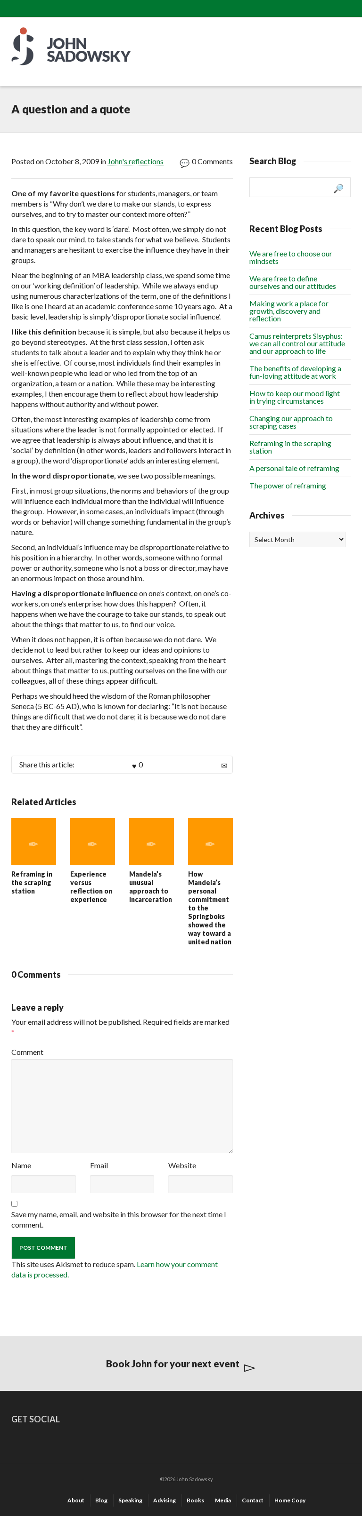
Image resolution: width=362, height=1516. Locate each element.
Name (21, 1165)
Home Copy (289, 1500)
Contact (252, 1500)
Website (182, 1165)
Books (195, 1500)
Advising (164, 1500)
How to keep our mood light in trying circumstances (294, 397)
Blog (101, 1500)
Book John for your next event (172, 1363)
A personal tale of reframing (294, 467)
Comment (27, 1051)
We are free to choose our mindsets (290, 257)
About (75, 1500)
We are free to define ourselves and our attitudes (292, 282)
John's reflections (135, 161)
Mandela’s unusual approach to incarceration (150, 886)
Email (99, 1165)
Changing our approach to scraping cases (291, 422)
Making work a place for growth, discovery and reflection (289, 311)
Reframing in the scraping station (31, 882)
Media (223, 1500)
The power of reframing (287, 485)
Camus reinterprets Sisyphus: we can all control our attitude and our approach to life (297, 343)
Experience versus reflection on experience (91, 886)
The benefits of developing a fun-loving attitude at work (295, 372)
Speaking (130, 1500)
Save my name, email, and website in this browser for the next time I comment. (118, 1219)
